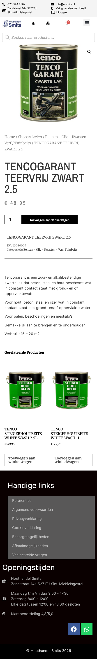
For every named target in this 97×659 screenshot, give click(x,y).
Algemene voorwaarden (32, 509)
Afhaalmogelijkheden (30, 545)
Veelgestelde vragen (29, 555)
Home (10, 137)
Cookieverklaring (26, 527)
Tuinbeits (22, 143)
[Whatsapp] (86, 629)
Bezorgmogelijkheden (30, 536)
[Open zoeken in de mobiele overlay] (48, 37)
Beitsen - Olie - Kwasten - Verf (43, 249)
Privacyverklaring (27, 518)
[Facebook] (74, 629)
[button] (86, 22)
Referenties (21, 500)
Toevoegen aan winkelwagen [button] (21, 460)
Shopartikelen (30, 137)
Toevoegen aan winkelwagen (49, 219)
